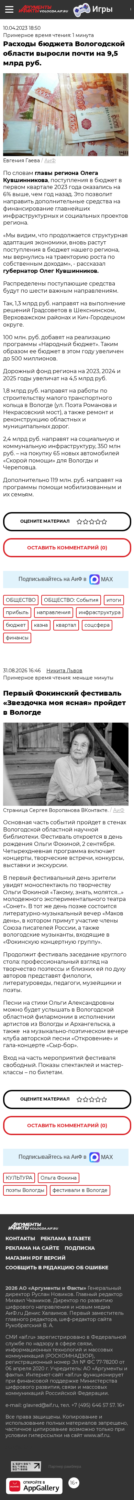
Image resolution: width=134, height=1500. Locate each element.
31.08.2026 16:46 (22, 671)
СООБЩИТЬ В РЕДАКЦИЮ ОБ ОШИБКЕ (56, 1267)
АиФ (50, 160)
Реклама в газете (66, 1238)
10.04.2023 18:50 (22, 28)
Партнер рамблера (64, 1466)
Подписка (80, 1248)
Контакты (20, 1238)
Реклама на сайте (32, 1248)
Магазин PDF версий (35, 1258)
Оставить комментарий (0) (67, 548)
